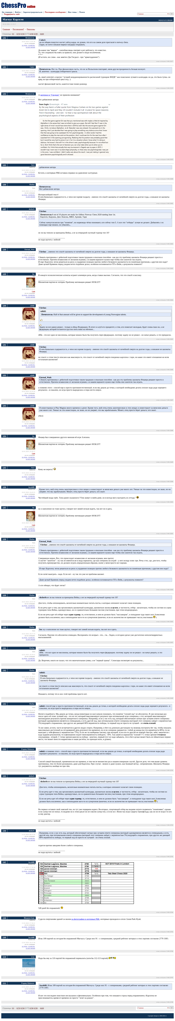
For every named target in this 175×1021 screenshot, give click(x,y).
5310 (4, 957)
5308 (4, 918)
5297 (4, 508)
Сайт (33, 291)
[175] (18, 34)
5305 (4, 776)
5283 (4, 67)
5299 (4, 595)
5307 (4, 862)
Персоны (31, 29)
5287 (4, 209)
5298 (4, 539)
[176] (22, 34)
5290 (4, 306)
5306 (4, 831)
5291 (4, 345)
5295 (4, 468)
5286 (4, 184)
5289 (4, 274)
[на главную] (18, 7)
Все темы (72, 12)
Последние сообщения (55, 12)
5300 (4, 627)
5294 (4, 436)
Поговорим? (18, 29)
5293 (4, 406)
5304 (4, 749)
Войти (18, 12)
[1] (13, 34)
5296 (4, 487)
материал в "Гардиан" (50, 95)
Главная (6, 29)
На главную (7, 12)
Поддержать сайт (12, 14)
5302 (4, 670)
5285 (4, 165)
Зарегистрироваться (32, 12)
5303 (4, 704)
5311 (4, 983)
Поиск (82, 12)
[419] (42, 34)
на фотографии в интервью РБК (85, 919)
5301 (4, 648)
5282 (4, 38)
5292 (4, 375)
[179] (36, 34)
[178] (31, 34)
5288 (4, 249)
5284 (4, 94)
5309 (4, 937)
